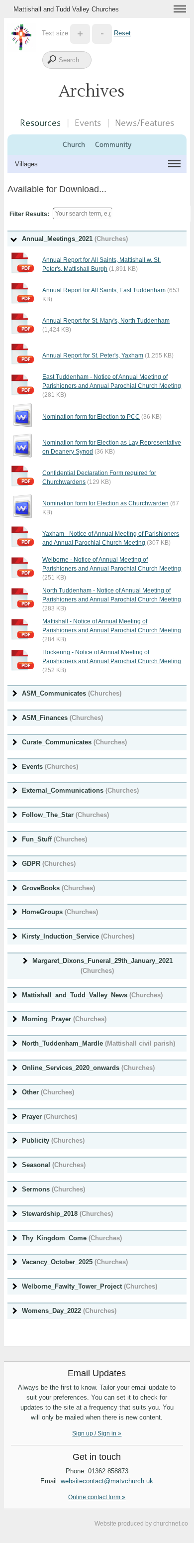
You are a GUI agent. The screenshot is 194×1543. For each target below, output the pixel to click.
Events (88, 123)
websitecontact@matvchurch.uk (107, 1481)
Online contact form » (96, 1497)
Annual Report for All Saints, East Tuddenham (104, 290)
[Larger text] (80, 33)
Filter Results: (29, 214)
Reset (122, 33)
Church (74, 144)
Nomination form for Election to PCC (91, 416)
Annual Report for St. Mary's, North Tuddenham (106, 320)
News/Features (144, 123)
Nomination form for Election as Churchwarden (105, 503)
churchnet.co (170, 1523)
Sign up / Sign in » (96, 1433)
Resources (40, 123)
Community (113, 144)
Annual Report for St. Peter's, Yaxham (92, 355)
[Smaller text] (102, 33)
